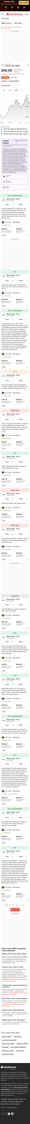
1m (10, 90)
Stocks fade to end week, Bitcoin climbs (16, 134)
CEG (17, 23)
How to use (22, 1099)
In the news (4, 1101)
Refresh (16, 72)
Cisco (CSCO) (17, 1036)
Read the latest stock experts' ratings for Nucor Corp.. (15, 980)
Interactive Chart (5, 85)
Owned (5, 794)
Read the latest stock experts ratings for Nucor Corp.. (15, 993)
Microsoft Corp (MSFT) (8, 1043)
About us (15, 1099)
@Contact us (19, 1101)
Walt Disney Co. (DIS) (8, 1050)
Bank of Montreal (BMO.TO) (18, 1047)
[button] (15, 222)
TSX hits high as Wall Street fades (16, 129)
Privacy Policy (5, 1104)
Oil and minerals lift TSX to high (16, 131)
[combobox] (15, 18)
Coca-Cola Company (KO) (9, 1040)
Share (7, 204)
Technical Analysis (14, 81)
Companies (4, 1099)
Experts (10, 1099)
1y (22, 90)
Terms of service (15, 1104)
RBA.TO (6, 23)
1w (4, 90)
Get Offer (24, 3)
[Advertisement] (15, 47)
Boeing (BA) (5, 1047)
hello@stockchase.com (7, 1095)
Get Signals (5, 77)
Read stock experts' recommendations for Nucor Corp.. (14, 1004)
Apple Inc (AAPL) (6, 1036)
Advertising (11, 1101)
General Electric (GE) (7, 1054)
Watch (21, 204)
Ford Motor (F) (20, 1050)
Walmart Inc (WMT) (22, 1043)
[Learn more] (27, 235)
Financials (4, 81)
